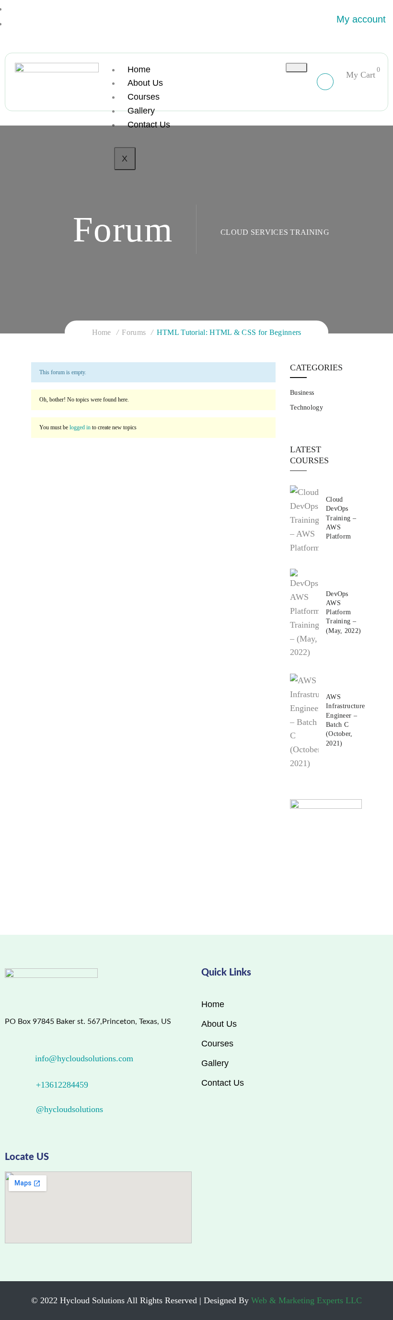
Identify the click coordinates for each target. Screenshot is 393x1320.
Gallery (141, 110)
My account (361, 19)
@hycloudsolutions (69, 1109)
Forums (134, 332)
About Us (145, 83)
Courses (143, 97)
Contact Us (148, 124)
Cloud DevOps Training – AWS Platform (341, 518)
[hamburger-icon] (296, 67)
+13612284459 (62, 1085)
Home (138, 69)
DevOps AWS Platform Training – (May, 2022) (343, 612)
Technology (306, 407)
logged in (80, 427)
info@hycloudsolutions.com (84, 1058)
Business (302, 392)
